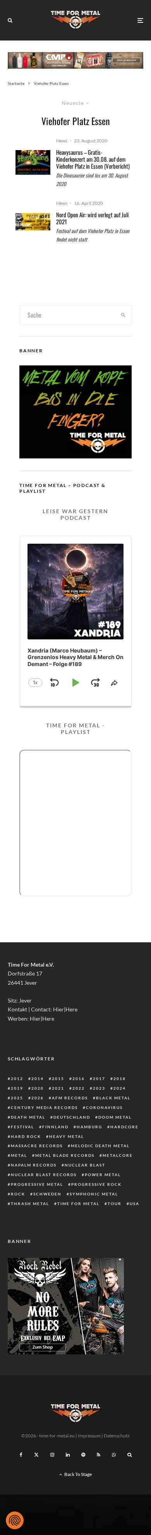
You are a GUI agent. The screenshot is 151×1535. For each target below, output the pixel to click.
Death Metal (28, 1117)
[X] (36, 1455)
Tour (115, 1203)
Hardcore (124, 1126)
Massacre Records (37, 1145)
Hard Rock (26, 1136)
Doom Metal (115, 1117)
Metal (19, 1155)
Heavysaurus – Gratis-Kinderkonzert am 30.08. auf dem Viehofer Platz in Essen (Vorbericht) (93, 159)
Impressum (89, 1436)
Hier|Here (65, 1009)
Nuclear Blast (85, 1165)
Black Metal (113, 1097)
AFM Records (70, 1097)
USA (134, 1203)
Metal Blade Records (64, 1155)
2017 (99, 1078)
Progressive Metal (37, 1184)
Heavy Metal (66, 1136)
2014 (37, 1078)
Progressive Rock (96, 1184)
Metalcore (118, 1155)
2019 (17, 1088)
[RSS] (98, 1455)
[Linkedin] (68, 1455)
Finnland (55, 1126)
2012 (17, 1078)
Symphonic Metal (94, 1194)
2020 (37, 1088)
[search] (123, 315)
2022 (78, 1088)
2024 (119, 1088)
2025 (17, 1097)
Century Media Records (44, 1107)
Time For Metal (78, 1203)
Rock (18, 1194)
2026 (37, 1097)
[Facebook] (21, 1455)
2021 (58, 1088)
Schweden (47, 1194)
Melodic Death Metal (100, 1145)
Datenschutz (117, 1436)
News (61, 141)
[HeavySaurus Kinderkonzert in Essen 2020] (32, 162)
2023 (99, 1088)
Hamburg (89, 1126)
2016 (78, 1078)
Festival (22, 1126)
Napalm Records (34, 1165)
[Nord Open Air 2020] (32, 221)
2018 (119, 1078)
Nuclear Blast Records (44, 1174)
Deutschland (71, 1117)
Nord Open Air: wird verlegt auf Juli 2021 (92, 218)
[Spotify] (83, 1455)
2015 (58, 1078)
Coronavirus (104, 1107)
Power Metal (103, 1174)
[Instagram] (52, 1455)
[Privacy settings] (15, 1520)
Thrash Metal (30, 1203)
